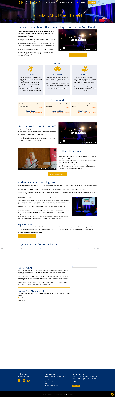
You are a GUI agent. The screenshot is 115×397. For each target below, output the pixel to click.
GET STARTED (92, 2)
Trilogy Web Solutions (69, 394)
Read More (41, 107)
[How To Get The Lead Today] (29, 2)
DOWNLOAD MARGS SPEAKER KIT (77, 55)
